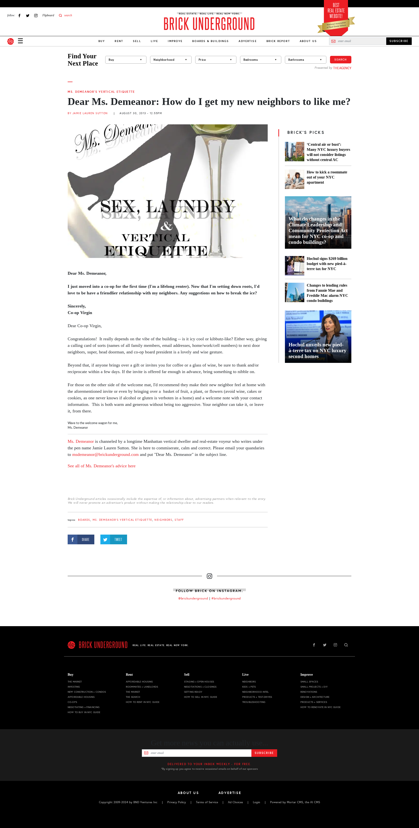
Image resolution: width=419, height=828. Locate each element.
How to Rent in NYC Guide (142, 702)
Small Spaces (309, 681)
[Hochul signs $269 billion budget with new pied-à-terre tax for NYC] (294, 265)
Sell (137, 41)
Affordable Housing (81, 697)
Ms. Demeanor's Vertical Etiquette (101, 91)
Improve (175, 41)
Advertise (248, 41)
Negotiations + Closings (200, 686)
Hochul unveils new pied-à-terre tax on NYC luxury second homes (317, 350)
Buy (101, 41)
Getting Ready (193, 691)
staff (179, 519)
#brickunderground (226, 598)
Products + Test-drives (257, 697)
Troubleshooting (253, 702)
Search (340, 59)
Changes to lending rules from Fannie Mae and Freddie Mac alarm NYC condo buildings (327, 293)
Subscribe (264, 753)
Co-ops (72, 702)
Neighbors (163, 519)
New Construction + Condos (87, 691)
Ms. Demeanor (81, 441)
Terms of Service (207, 802)
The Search (133, 697)
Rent (119, 41)
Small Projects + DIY (314, 686)
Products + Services (313, 702)
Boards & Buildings (210, 41)
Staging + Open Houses (199, 681)
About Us (308, 41)
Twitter (27, 15)
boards (84, 519)
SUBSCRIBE (399, 41)
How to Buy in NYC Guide (84, 712)
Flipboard (48, 15)
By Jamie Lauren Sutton (88, 113)
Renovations (308, 691)
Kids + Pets (249, 686)
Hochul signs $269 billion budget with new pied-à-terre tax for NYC (327, 263)
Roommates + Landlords (142, 686)
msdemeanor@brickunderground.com (105, 454)
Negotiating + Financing (83, 707)
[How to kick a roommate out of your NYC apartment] (294, 179)
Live (154, 41)
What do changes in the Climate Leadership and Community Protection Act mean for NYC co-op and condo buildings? (318, 230)
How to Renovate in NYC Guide (320, 707)
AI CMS (315, 802)
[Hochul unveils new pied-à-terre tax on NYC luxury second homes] (318, 336)
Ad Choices (235, 802)
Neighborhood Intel (255, 691)
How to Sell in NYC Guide (200, 697)
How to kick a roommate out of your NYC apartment (327, 177)
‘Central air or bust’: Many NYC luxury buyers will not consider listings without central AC (328, 152)
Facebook (19, 15)
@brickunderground (193, 598)
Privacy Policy (176, 802)
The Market (75, 681)
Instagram (36, 15)
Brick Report (278, 41)
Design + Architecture (314, 697)
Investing (74, 686)
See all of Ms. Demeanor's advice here (102, 465)
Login (256, 802)
